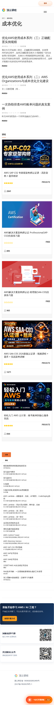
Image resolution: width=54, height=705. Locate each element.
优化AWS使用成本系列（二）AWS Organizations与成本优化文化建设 (25, 79)
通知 (4, 561)
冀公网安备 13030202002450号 (27, 680)
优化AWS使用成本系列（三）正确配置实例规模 (26, 40)
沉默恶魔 (23, 46)
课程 (6, 460)
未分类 (5, 555)
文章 (6, 455)
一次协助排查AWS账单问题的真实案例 (26, 106)
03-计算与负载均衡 (9, 474)
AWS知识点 (6, 468)
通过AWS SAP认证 (20, 474)
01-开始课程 (7, 549)
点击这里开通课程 (9, 618)
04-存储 (5, 486)
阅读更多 (4, 66)
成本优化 (5, 46)
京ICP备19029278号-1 (23, 684)
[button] (45, 3)
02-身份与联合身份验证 (10, 537)
